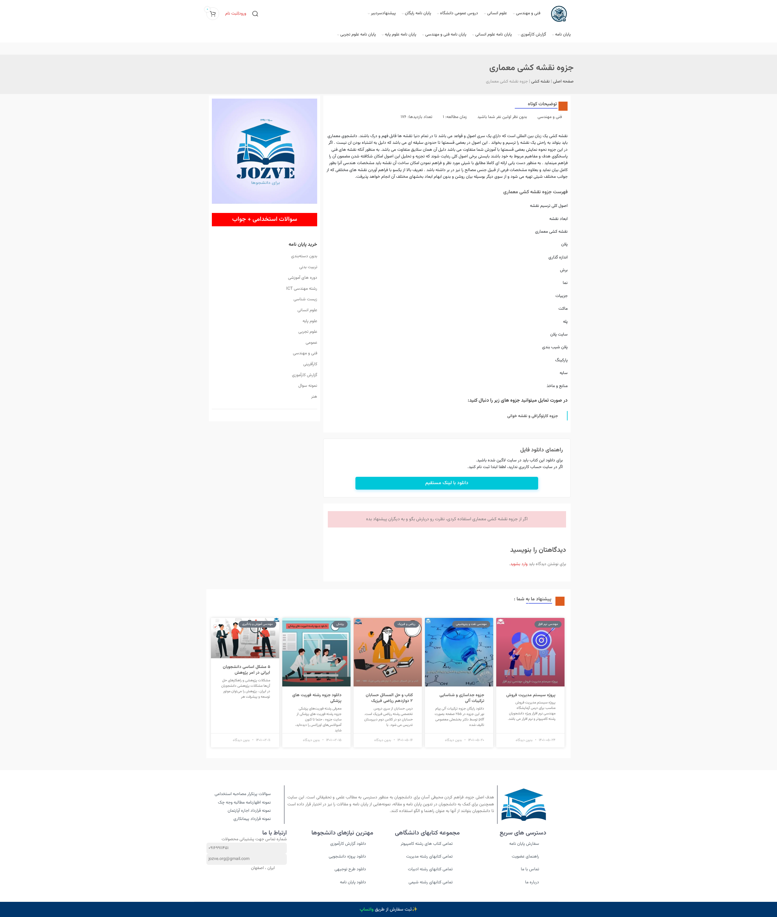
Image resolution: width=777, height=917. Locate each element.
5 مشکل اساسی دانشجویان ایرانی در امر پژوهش (246, 670)
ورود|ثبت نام (235, 13)
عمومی (311, 342)
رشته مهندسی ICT (301, 288)
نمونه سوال (307, 386)
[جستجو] (255, 14)
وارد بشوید (519, 564)
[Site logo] (558, 14)
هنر (314, 396)
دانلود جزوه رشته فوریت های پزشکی (316, 698)
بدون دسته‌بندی (304, 256)
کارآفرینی (310, 364)
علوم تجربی (307, 332)
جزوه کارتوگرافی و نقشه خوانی (532, 416)
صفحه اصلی (563, 81)
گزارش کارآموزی (304, 375)
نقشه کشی (540, 81)
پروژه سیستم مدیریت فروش (530, 695)
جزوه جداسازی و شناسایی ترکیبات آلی (461, 698)
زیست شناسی (305, 299)
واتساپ (367, 909)
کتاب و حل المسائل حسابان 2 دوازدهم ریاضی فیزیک (389, 698)
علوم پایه (310, 321)
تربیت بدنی (308, 267)
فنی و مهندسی (305, 353)
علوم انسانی (307, 310)
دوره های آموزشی (302, 278)
